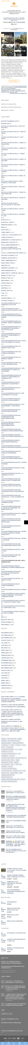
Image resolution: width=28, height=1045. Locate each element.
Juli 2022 (4, 673)
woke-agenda (6, 622)
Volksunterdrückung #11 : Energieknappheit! (11, 388)
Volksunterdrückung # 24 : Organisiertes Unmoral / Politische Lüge (11, 328)
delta (3, 747)
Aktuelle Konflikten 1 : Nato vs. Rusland (13, 17)
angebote (5, 1013)
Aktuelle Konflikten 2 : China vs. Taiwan (13, 170)
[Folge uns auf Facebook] (2, 971)
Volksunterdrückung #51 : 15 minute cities (12, 579)
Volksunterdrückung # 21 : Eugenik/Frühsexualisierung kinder (11, 315)
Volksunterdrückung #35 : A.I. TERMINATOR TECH (12, 474)
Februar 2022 (6, 685)
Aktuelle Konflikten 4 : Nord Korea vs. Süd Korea (12, 181)
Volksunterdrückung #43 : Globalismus (11, 526)
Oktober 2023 (6, 635)
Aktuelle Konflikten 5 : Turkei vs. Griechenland (13, 192)
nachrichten (5, 92)
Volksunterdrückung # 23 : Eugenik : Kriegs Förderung (11, 321)
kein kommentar (7, 270)
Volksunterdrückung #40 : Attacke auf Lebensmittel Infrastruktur (11, 508)
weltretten (5, 773)
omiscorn (18, 764)
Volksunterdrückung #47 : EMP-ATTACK (13, 550)
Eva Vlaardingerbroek (9, 245)
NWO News (5, 280)
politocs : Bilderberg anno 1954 (16, 821)
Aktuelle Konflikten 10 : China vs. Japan (13, 132)
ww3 (21, 773)
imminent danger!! (8, 268)
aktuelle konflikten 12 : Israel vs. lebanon (13, 148)
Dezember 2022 (6, 660)
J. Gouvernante (17, 29)
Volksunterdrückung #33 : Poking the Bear (14, 463)
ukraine (15, 770)
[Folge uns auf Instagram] (5, 971)
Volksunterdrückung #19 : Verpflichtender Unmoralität (12, 435)
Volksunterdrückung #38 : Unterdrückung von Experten (12, 490)
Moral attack (6, 275)
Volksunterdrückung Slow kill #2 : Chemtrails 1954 (13, 606)
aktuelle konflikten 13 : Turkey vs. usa (13, 154)
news (17, 760)
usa (20, 770)
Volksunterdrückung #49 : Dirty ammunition (16, 20)
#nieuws (4, 740)
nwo (16, 92)
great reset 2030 (7, 263)
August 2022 (5, 670)
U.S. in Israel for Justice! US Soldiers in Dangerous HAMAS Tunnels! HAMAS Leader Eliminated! (14, 699)
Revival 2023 (5, 290)
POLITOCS (4, 285)
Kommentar (9, 800)
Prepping (4, 288)
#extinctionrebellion (9, 121)
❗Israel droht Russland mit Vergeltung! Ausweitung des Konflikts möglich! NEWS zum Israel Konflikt (12, 714)
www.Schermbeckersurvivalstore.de (13, 779)
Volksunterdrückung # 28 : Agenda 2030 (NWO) (11, 352)
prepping (4, 766)
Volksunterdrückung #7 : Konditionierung (10, 584)
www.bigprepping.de (8, 775)
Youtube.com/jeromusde (9, 781)
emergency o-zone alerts (10, 240)
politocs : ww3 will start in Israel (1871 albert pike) (15, 836)
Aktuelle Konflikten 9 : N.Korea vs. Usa (13, 214)
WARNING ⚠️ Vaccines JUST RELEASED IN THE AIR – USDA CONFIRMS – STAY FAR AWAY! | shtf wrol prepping (16, 843)
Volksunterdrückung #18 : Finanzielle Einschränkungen (12, 429)
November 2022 (6, 663)
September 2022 (6, 668)
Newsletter (5, 278)
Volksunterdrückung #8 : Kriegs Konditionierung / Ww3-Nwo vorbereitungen (13, 595)
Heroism (4, 265)
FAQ (22, 1041)
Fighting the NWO (7, 255)
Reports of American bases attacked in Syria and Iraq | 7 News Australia (16, 798)
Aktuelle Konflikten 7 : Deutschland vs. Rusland (10, 203)
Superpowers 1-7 (7, 298)
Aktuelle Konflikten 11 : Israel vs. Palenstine (13, 143)
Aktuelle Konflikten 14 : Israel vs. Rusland (13, 159)
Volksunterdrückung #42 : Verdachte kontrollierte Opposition (11, 520)
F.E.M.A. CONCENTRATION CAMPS (12, 253)
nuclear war (5, 764)
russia (11, 766)
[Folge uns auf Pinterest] (14, 971)
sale (10, 1013)
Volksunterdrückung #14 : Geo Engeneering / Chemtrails (12, 404)
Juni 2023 (4, 645)
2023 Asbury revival (14, 740)
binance (4, 704)
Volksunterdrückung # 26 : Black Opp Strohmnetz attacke (13, 341)
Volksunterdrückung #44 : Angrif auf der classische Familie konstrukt (13, 533)
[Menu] (2, 5)
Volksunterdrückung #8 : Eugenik (13, 589)
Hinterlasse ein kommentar (18, 93)
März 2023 (4, 652)
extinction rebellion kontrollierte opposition (11, 248)
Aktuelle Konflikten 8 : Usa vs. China (12, 209)
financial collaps (7, 751)
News (12, 1041)
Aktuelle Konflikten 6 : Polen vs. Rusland (13, 198)
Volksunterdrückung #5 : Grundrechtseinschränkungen (12, 566)
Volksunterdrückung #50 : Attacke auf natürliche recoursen (11, 573)
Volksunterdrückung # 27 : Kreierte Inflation (11, 346)
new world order (7, 762)
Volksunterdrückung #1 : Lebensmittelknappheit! (10, 382)
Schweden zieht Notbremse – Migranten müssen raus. (16, 816)
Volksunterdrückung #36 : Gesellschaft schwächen (11, 479)
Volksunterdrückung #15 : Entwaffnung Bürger (11, 410)
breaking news (20, 91)
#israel (4, 738)
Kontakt (17, 1041)
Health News (6, 726)
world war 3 (14, 773)
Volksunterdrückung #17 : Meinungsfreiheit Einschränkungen (11, 423)
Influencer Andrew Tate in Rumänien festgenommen (13, 705)
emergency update (8, 242)
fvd (19, 753)
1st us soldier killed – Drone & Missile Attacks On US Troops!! (16, 851)
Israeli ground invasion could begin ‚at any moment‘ (11, 721)
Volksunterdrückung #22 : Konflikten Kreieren (11, 451)
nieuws (12, 92)
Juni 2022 (4, 675)
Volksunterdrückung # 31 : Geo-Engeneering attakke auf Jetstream (13, 369)
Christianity (5, 232)
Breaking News (6, 224)
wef (24, 770)
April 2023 (4, 650)
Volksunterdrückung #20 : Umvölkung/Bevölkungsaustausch (14, 446)
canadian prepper (17, 743)
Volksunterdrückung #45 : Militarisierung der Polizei (11, 544)
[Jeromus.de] (14, 4)
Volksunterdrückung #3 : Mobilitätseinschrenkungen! (12, 457)
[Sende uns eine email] (11, 971)
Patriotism (5, 283)
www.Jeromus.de (7, 777)
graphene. (5, 755)
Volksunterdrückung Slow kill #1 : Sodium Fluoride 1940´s (13, 601)
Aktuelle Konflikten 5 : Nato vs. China (13, 187)
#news (20, 738)
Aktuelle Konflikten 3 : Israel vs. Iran (13, 176)
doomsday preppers (8, 749)
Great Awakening (7, 260)
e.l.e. (16, 749)
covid (23, 745)
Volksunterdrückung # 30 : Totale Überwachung (11, 363)
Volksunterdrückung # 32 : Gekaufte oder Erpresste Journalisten (11, 376)
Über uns (7, 1041)
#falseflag (5, 123)
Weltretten (5, 619)
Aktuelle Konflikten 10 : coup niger (12, 137)
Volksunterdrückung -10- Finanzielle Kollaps (11, 303)
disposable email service (10, 710)
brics (3, 227)
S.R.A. (3, 293)
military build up (21, 758)
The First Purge (7, 300)
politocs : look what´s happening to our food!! (15, 791)
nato (12, 760)
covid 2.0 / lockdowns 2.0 (10, 235)
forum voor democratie (9, 753)
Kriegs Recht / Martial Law (11, 273)
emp (21, 749)
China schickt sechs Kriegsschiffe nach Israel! (15, 831)
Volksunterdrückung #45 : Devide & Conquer (13, 539)
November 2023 (6, 632)
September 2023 (6, 637)
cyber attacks (6, 237)
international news (8, 758)
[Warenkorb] (26, 4)
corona (17, 745)
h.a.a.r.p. (11, 755)
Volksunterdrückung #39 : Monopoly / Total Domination (12, 496)
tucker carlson (7, 770)
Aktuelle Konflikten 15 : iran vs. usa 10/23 (13, 165)
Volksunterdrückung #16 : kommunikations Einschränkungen (11, 417)
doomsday (10, 747)
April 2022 (4, 680)
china (12, 745)
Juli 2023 (4, 642)
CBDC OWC (5, 229)
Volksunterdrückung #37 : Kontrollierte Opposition (11, 485)
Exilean (4, 719)
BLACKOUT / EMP (7, 222)
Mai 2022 (4, 678)
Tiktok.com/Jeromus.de (9, 768)
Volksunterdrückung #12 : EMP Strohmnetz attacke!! (12, 393)
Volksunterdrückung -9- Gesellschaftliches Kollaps (11, 309)
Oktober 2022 (6, 665)
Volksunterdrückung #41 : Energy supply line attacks (14, 514)
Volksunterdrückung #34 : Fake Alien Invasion (13, 468)
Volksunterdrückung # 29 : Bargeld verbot (11, 357)
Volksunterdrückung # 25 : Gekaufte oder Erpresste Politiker (11, 335)
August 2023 (5, 640)
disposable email (7, 696)
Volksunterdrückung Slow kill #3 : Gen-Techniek (13, 612)
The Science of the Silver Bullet (14, 23)
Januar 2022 (5, 688)
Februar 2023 (6, 655)
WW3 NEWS (5, 624)
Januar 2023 (5, 658)
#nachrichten (11, 738)
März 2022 (4, 683)
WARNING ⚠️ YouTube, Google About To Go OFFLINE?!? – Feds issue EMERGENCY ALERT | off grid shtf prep (13, 728)
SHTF (3, 295)
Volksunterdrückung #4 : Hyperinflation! (10, 501)
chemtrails (5, 745)
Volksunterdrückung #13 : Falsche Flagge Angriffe (11, 399)
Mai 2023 (4, 647)
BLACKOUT (5, 219)
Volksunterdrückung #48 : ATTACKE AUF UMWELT (14, 88)
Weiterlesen (14, 81)
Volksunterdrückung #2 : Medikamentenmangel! (10, 440)
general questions (8, 258)
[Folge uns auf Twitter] (8, 971)
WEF (2, 617)
